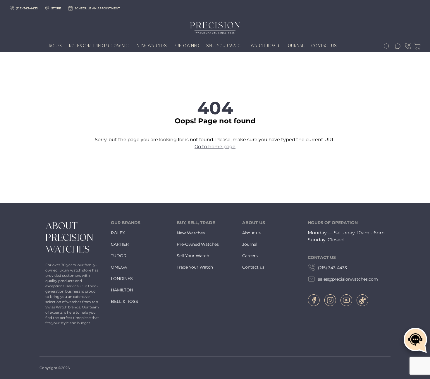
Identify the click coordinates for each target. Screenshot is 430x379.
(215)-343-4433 (27, 8)
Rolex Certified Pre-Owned (99, 46)
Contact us (253, 267)
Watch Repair (264, 46)
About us (251, 232)
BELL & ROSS (124, 301)
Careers (250, 255)
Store (56, 8)
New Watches (152, 46)
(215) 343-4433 (332, 267)
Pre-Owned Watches (198, 244)
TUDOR (118, 255)
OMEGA (119, 267)
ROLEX (118, 232)
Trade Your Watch (195, 267)
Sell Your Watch (224, 46)
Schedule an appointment (97, 8)
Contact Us (324, 46)
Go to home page (215, 146)
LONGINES (122, 278)
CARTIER (120, 244)
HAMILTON (122, 290)
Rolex (55, 46)
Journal (295, 46)
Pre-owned (186, 46)
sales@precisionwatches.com (348, 279)
